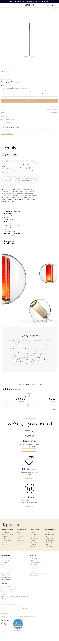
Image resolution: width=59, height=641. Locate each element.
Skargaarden (49, 546)
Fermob (47, 532)
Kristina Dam (34, 538)
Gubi (3, 544)
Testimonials (33, 567)
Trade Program (5, 569)
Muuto (4, 542)
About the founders (36, 562)
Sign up (24, 608)
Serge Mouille (21, 542)
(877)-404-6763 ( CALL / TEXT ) (11, 589)
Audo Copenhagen (7, 534)
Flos (18, 538)
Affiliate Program (6, 571)
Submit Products (35, 569)
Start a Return (5, 560)
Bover (18, 544)
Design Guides (34, 575)
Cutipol (33, 532)
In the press (33, 564)
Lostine (33, 540)
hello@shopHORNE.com (9, 119)
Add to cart (29, 100)
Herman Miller (6, 536)
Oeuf (3, 538)
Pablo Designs (6, 79)
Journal (32, 560)
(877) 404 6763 (7, 122)
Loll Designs (48, 542)
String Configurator (7, 579)
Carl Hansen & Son (50, 540)
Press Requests (5, 577)
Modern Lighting (21, 529)
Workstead (20, 536)
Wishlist (32, 571)
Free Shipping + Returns (7, 558)
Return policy (5, 562)
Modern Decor (35, 529)
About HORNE (34, 558)
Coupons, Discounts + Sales (38, 573)
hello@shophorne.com (9, 587)
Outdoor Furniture (50, 529)
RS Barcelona (49, 538)
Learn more (29, 450)
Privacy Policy (5, 575)
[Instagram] (5, 624)
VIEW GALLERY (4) (7, 71)
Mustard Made (6, 540)
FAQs (2, 564)
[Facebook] (2, 624)
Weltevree (34, 544)
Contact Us (4, 567)
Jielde (18, 532)
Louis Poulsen (21, 534)
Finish (3, 91)
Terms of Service (6, 573)
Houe (46, 544)
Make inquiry (7, 133)
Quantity (32, 91)
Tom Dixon (34, 546)
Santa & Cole (20, 540)
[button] (6, 403)
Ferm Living (5, 532)
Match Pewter (35, 542)
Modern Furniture (7, 529)
